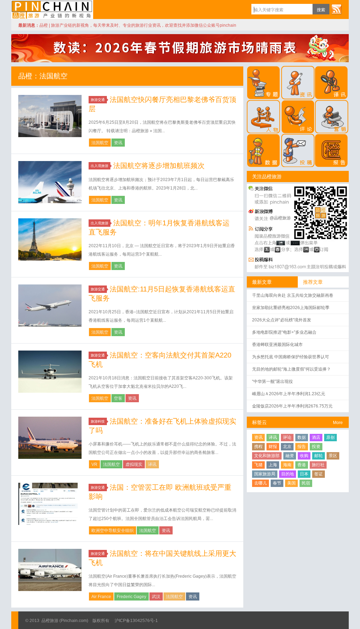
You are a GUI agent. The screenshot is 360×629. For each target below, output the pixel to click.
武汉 (156, 596)
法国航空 (99, 142)
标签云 (259, 422)
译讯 (152, 464)
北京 (287, 446)
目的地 (287, 473)
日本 (304, 473)
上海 (273, 464)
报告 (301, 446)
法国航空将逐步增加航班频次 (159, 165)
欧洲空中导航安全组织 (112, 530)
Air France (101, 596)
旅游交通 (98, 100)
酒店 (316, 437)
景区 (333, 455)
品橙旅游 (52, 9)
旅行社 (318, 464)
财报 (273, 446)
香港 (301, 464)
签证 (318, 473)
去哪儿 (260, 483)
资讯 (118, 142)
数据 (301, 437)
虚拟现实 (134, 464)
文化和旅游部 (266, 455)
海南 (287, 464)
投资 (316, 446)
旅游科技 (98, 421)
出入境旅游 (99, 166)
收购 (304, 455)
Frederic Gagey (131, 596)
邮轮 (318, 455)
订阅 (336, 9)
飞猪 (258, 464)
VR (94, 464)
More (338, 422)
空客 (118, 398)
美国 (291, 483)
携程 (258, 446)
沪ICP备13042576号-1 (136, 620)
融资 (289, 455)
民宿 (306, 483)
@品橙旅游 (280, 218)
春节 (277, 483)
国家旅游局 (264, 473)
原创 (330, 437)
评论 (287, 437)
